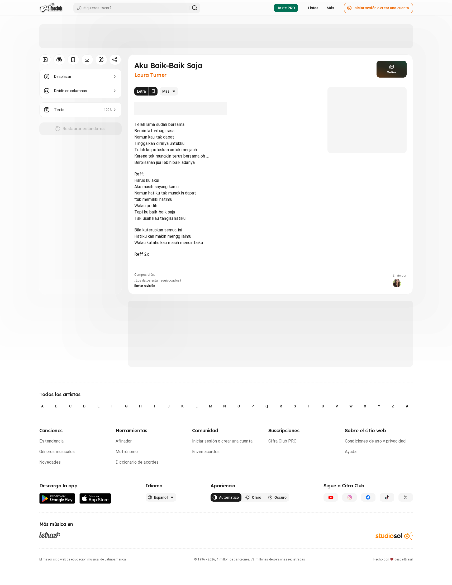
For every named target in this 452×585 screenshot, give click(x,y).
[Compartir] (115, 59)
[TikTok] (387, 497)
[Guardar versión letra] (153, 91)
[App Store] (95, 498)
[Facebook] (368, 497)
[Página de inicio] (51, 8)
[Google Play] (57, 498)
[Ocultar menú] (45, 59)
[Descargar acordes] (87, 59)
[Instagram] (349, 497)
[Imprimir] (59, 59)
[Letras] (49, 535)
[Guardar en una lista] (73, 59)
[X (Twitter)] (405, 497)
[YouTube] (330, 497)
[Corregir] (101, 59)
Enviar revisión (144, 286)
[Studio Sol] (394, 536)
